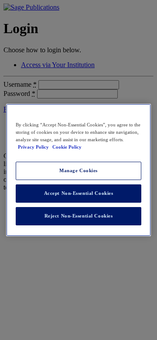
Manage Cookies (78, 170)
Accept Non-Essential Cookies (78, 193)
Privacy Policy (34, 147)
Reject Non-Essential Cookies (78, 215)
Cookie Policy (67, 147)
